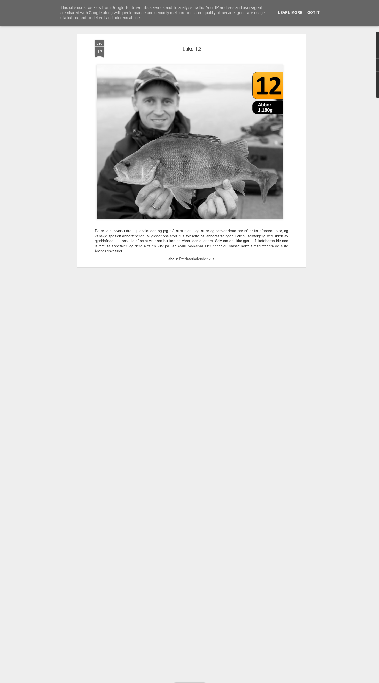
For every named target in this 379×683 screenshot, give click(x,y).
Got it (313, 12)
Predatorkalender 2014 (198, 258)
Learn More (290, 12)
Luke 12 (192, 48)
